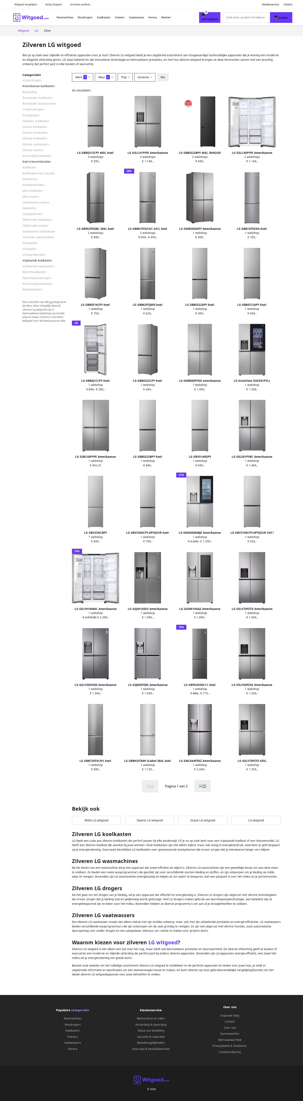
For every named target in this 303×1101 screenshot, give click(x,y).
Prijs (124, 77)
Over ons (230, 1028)
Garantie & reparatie (151, 1037)
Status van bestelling (150, 1030)
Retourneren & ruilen (151, 1018)
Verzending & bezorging (151, 1024)
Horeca (152, 17)
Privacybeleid (221, 1046)
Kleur (103, 77)
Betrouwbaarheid (229, 1040)
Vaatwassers (136, 17)
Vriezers (119, 17)
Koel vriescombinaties (36, 161)
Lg (51, 302)
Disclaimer (240, 1046)
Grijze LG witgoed (202, 820)
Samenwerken (229, 1034)
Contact (288, 4)
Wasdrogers (85, 17)
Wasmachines (64, 17)
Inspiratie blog (229, 1015)
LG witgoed (256, 820)
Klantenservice (270, 4)
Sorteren (144, 77)
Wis (163, 77)
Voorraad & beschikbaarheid (150, 1049)
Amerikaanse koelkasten (38, 86)
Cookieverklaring (230, 1052)
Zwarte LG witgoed (150, 820)
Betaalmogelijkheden (151, 1043)
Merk (80, 77)
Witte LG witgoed (96, 820)
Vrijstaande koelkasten (37, 260)
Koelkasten (103, 17)
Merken (166, 17)
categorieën (80, 1010)
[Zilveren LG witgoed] (202, 786)
